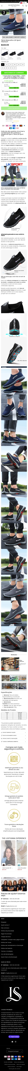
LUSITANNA (10, 1062)
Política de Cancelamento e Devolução (12, 945)
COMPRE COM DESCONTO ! (14, 108)
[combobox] (23, 3)
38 (14, 64)
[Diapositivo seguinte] (16, 122)
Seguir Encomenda (6, 934)
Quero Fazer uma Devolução (9, 957)
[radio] (14, 84)
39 (18, 64)
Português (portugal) (13, 1051)
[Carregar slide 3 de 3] (15, 122)
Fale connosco (5, 928)
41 (2, 68)
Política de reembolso (19, 1062)
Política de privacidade (7, 931)
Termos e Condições (7, 951)
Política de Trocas (6, 942)
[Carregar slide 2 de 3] (14, 122)
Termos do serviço (21, 1064)
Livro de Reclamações (7, 954)
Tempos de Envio (6, 936)
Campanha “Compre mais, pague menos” (13, 939)
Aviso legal (19, 1066)
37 (10, 64)
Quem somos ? (5, 925)
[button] (1, 5)
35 (2, 64)
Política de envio (11, 1066)
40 (22, 64)
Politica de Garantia (6, 948)
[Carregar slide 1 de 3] (6, 33)
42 (6, 68)
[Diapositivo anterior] (11, 122)
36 (6, 64)
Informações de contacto (14, 1068)
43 (10, 68)
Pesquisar (3, 922)
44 (15, 68)
